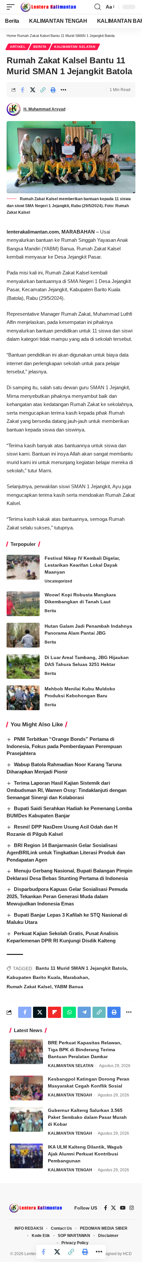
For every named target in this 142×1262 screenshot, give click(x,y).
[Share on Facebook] (22, 89)
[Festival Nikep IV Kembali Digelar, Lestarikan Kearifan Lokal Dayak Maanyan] (23, 567)
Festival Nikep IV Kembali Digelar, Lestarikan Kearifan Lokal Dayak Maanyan (82, 565)
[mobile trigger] (12, 7)
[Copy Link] (43, 89)
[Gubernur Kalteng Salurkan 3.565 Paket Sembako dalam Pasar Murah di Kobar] (26, 1119)
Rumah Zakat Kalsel (29, 986)
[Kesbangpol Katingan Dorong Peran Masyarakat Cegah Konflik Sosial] (26, 1088)
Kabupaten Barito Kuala (33, 977)
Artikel (18, 46)
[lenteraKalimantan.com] (48, 7)
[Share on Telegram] (84, 1012)
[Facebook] (105, 1208)
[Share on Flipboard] (54, 1012)
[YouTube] (122, 1208)
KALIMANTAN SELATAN (74, 46)
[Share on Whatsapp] (69, 1012)
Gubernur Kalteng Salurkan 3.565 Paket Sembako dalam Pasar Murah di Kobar (87, 1117)
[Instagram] (131, 1208)
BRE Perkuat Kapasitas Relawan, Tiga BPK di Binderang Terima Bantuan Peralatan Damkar (85, 1049)
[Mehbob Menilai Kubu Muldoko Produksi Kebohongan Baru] (23, 697)
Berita (40, 46)
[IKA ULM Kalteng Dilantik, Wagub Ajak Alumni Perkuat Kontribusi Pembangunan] (26, 1156)
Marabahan (75, 977)
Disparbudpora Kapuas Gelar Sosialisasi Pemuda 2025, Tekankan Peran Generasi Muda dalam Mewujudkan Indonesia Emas (67, 896)
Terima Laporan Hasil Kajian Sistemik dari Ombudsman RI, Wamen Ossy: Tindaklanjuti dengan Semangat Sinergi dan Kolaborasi (66, 790)
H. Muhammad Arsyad (44, 109)
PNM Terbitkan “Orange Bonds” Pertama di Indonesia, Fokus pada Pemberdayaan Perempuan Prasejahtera (64, 746)
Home (11, 36)
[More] (63, 89)
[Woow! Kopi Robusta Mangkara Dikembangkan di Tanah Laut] (23, 603)
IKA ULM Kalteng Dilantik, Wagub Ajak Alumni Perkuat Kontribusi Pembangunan (85, 1153)
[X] (113, 1208)
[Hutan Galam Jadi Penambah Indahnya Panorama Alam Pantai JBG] (23, 635)
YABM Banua (68, 986)
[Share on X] (32, 89)
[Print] (53, 89)
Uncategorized (58, 581)
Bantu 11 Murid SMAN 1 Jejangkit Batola (81, 968)
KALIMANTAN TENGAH (70, 1095)
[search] (97, 7)
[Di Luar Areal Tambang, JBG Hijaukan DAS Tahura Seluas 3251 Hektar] (23, 666)
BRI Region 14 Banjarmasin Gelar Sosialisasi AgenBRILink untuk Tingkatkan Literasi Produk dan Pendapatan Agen (66, 852)
